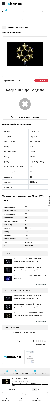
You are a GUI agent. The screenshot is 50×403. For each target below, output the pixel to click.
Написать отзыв (40, 344)
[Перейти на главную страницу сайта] (17, 3)
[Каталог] (3, 3)
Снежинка (28, 242)
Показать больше (40, 284)
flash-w (27, 235)
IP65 (26, 238)
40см (26, 231)
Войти (25, 12)
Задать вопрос (49, 201)
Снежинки (10, 27)
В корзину (26, 394)
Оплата (15, 373)
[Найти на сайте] (45, 19)
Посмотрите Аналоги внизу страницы (25, 117)
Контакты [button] (5, 12)
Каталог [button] (7, 373)
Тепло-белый (29, 245)
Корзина (45, 12)
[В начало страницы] (46, 399)
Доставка (25, 373)
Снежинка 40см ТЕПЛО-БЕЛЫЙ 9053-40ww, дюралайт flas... (30, 384)
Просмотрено (36, 400)
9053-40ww (28, 228)
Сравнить (5, 400)
